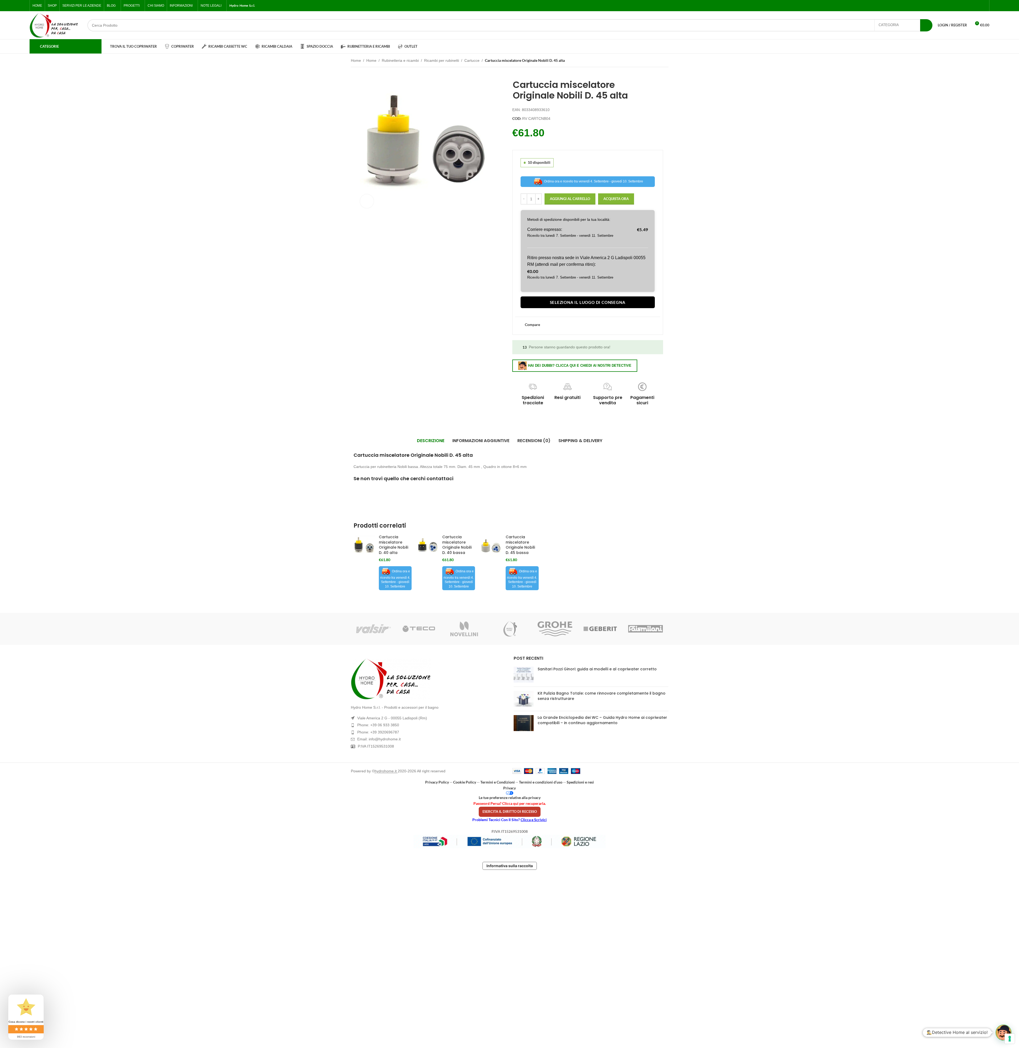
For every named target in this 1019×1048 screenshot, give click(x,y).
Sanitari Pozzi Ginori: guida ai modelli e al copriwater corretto (597, 669)
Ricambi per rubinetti (441, 60)
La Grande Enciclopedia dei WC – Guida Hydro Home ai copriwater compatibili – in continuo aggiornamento (602, 720)
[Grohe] (555, 628)
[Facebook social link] (958, 5)
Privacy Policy (437, 782)
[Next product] (665, 61)
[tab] (430, 440)
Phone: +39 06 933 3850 (378, 725)
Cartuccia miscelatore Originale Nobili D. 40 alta (393, 544)
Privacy (509, 788)
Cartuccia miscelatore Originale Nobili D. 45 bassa (520, 544)
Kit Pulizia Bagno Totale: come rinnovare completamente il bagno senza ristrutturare (601, 696)
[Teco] (418, 628)
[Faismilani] (645, 628)
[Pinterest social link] (983, 5)
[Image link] (428, 679)
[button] (1004, 1033)
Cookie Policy (464, 782)
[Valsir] (373, 628)
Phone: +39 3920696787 (378, 732)
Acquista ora (616, 199)
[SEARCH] (926, 25)
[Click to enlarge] (367, 201)
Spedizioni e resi (580, 782)
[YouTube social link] (977, 5)
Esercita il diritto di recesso (509, 811)
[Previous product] (652, 61)
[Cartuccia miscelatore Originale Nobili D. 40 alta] (364, 546)
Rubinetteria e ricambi (400, 60)
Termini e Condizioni (497, 782)
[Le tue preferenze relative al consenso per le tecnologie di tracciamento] (1010, 1039)
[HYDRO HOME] (509, 628)
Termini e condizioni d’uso (540, 782)
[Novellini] (464, 628)
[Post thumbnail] (524, 675)
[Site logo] (54, 25)
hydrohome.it (386, 771)
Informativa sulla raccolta (509, 865)
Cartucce (472, 60)
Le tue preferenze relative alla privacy (510, 797)
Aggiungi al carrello (570, 199)
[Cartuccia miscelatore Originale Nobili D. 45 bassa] (491, 546)
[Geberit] (600, 628)
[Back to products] (659, 61)
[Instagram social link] (970, 5)
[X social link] (964, 5)
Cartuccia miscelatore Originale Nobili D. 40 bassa (457, 544)
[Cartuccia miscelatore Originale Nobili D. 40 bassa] (427, 546)
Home (356, 60)
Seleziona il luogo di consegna (588, 302)
